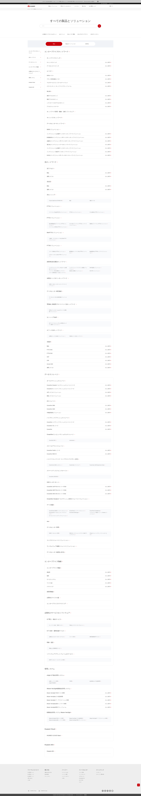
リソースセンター (82, 774)
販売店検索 (47, 774)
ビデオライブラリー (83, 34)
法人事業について (31, 772)
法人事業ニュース (31, 774)
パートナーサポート (65, 776)
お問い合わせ (30, 778)
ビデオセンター (81, 776)
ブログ (80, 782)
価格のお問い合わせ (48, 772)
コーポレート (98, 772)
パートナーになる (65, 772)
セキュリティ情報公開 (100, 774)
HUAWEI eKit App (33, 790)
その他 (29, 780)
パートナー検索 (64, 774)
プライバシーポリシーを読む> (89, 1)
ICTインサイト (95, 34)
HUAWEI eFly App (44, 790)
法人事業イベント (31, 776)
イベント (63, 34)
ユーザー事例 (72, 34)
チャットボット (47, 776)
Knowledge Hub (82, 778)
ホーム (29, 9)
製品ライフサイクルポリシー (50, 34)
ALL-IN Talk (81, 780)
